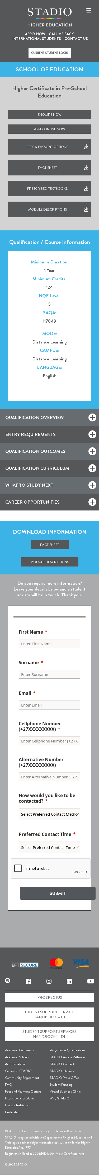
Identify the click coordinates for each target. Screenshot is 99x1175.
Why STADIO (59, 1098)
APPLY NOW (35, 34)
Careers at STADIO (18, 1070)
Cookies (22, 1131)
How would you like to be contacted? (47, 798)
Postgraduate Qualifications (67, 1050)
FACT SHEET (47, 167)
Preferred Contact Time (45, 834)
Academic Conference (20, 1050)
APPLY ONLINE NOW (49, 129)
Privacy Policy (41, 1131)
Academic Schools (17, 1057)
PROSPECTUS (49, 997)
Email (25, 693)
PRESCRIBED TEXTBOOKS (47, 188)
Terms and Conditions (68, 1131)
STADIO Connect (62, 1063)
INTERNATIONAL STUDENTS (36, 38)
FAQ (8, 1084)
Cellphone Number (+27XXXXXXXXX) (40, 726)
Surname (29, 663)
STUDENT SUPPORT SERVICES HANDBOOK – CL (49, 1014)
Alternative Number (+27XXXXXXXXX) (41, 762)
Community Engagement (22, 1077)
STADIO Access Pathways (67, 1057)
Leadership (12, 1111)
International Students (20, 1098)
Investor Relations (17, 1105)
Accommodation (15, 1063)
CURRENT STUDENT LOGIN (49, 53)
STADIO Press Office (64, 1077)
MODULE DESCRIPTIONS (47, 209)
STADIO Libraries (62, 1070)
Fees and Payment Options (23, 1091)
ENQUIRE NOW (50, 114)
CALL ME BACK (61, 34)
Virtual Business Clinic (65, 1091)
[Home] (49, 17)
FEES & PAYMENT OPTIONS (47, 146)
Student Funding (61, 1084)
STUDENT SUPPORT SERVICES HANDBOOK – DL (49, 1034)
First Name (31, 632)
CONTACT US (76, 38)
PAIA (8, 1131)
